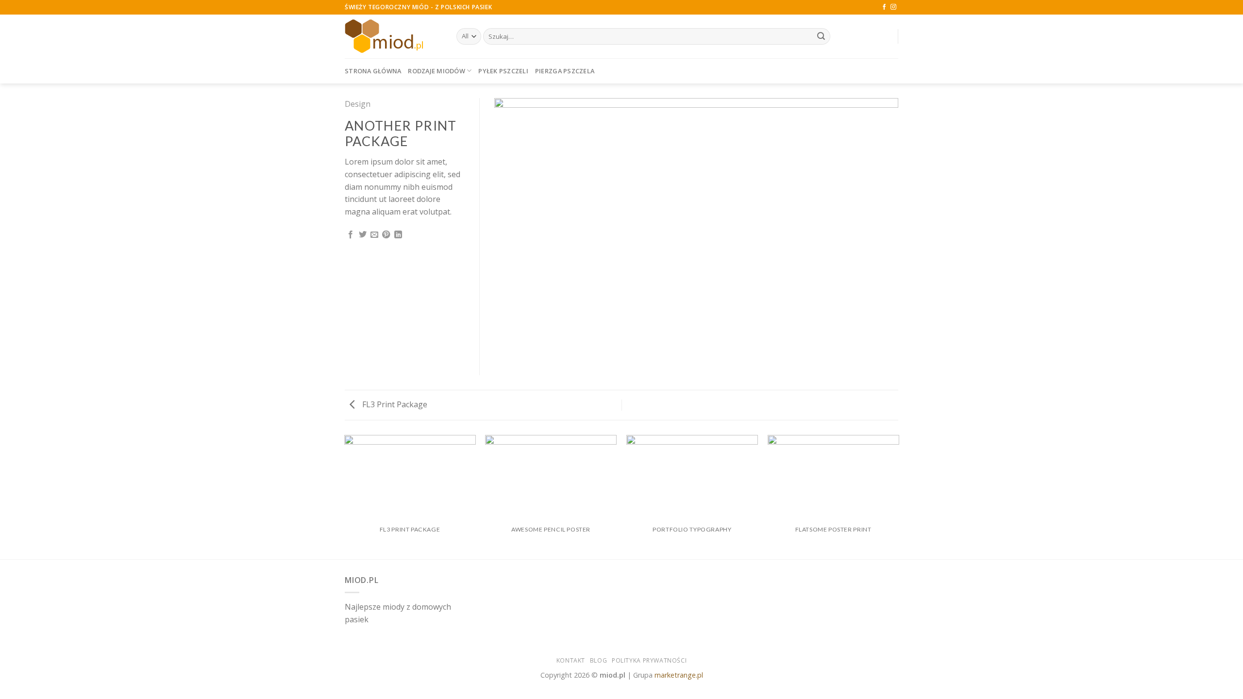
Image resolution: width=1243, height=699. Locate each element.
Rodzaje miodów (436, 71)
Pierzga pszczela (564, 71)
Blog (598, 660)
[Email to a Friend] (374, 235)
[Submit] (821, 36)
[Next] (898, 496)
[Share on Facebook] (350, 235)
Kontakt (570, 660)
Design (357, 104)
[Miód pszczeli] (393, 36)
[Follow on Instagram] (893, 7)
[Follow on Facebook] (884, 7)
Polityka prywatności (649, 660)
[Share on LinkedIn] (398, 235)
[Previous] (344, 496)
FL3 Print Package (393, 404)
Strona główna (373, 71)
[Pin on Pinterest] (386, 235)
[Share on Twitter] (363, 235)
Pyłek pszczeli (503, 71)
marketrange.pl (679, 675)
